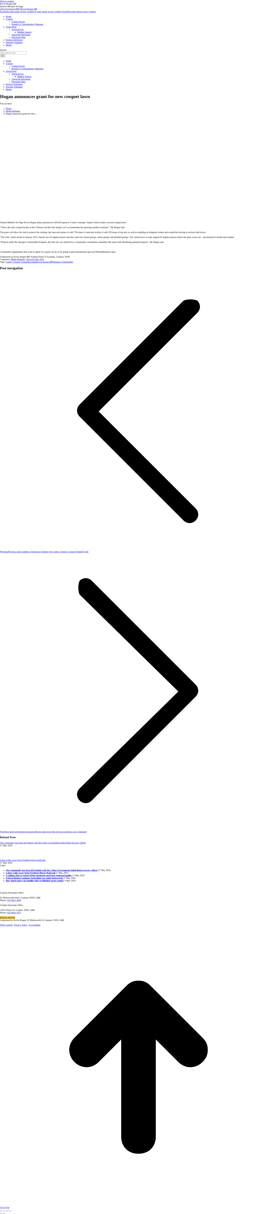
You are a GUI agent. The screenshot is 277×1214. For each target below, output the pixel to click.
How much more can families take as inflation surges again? (35, 880)
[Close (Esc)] (1, 1210)
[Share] (4, 1210)
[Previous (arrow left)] (1, 1213)
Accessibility (35, 925)
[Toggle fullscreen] (7, 1210)
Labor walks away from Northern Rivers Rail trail (22, 860)
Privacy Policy (20, 925)
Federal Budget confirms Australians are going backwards (34, 878)
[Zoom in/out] (10, 1210)
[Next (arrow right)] (4, 1213)
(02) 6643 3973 (14, 912)
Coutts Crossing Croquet (16, 262)
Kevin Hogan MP (44, 262)
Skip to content (7, 1)
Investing (32, 262)
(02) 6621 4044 (14, 900)
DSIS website (6, 925)
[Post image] (8, 857)
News (29, 259)
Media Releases (18, 259)
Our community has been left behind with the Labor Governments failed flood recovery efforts (43, 843)
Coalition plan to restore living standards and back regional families (39, 875)
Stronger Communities (63, 262)
